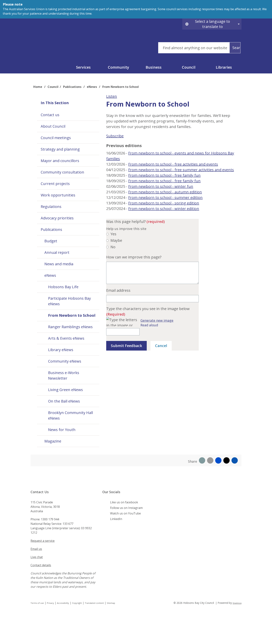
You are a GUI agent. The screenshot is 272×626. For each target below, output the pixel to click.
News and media (58, 263)
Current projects (55, 183)
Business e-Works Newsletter (63, 375)
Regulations (51, 206)
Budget (50, 240)
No (112, 246)
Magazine (52, 441)
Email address (118, 290)
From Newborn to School (71, 315)
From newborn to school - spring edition (163, 203)
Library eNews (60, 349)
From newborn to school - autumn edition (165, 191)
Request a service (43, 541)
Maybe (116, 240)
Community (118, 67)
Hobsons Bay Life (63, 286)
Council (188, 67)
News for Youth (61, 429)
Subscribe (115, 135)
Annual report (56, 252)
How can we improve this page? (133, 257)
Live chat (37, 557)
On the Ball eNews (64, 401)
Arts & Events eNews (66, 338)
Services (83, 67)
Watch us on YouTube (125, 513)
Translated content (94, 603)
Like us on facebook (124, 502)
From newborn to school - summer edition (165, 197)
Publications (72, 87)
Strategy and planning (60, 149)
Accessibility (63, 603)
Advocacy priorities (57, 218)
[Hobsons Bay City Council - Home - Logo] (58, 45)
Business (154, 67)
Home (37, 87)
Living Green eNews (65, 389)
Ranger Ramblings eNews (70, 326)
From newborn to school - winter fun (160, 186)
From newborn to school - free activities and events (173, 164)
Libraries (224, 67)
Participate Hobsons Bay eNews (69, 301)
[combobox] (211, 24)
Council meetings (56, 137)
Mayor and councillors (60, 160)
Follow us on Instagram (126, 508)
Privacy (50, 603)
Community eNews (64, 361)
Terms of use (37, 603)
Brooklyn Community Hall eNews (70, 415)
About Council (53, 126)
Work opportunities (58, 195)
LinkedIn (116, 519)
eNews (92, 87)
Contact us (50, 114)
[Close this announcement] (267, 4)
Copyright (77, 603)
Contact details (41, 565)
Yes (113, 233)
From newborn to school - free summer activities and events (181, 169)
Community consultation (62, 172)
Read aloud (149, 325)
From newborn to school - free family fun (164, 175)
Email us (36, 549)
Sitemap (111, 603)
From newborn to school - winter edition (163, 208)
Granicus (237, 603)
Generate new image (156, 320)
